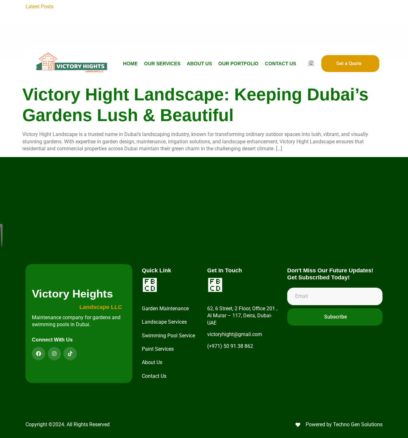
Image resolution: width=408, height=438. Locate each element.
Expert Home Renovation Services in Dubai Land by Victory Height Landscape (240, 14)
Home (130, 63)
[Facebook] (38, 353)
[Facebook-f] (353, 36)
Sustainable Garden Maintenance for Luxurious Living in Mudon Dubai (232, 21)
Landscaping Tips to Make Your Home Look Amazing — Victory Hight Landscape (151, 7)
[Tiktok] (377, 36)
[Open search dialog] (311, 63)
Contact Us (280, 63)
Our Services (162, 63)
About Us (199, 63)
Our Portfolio (238, 63)
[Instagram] (365, 36)
